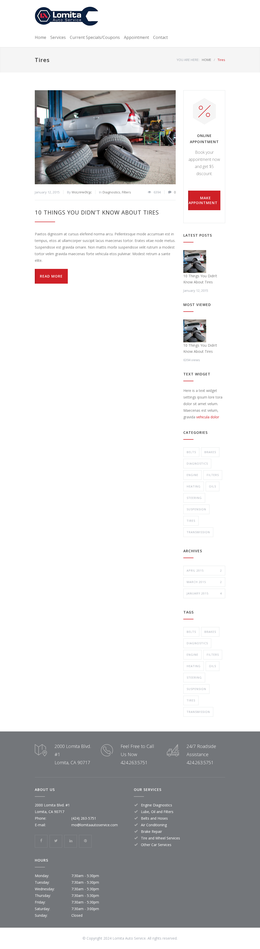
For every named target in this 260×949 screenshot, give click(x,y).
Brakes (210, 452)
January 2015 (204, 593)
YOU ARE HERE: (188, 59)
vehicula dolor (207, 417)
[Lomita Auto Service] (66, 16)
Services (58, 37)
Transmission (198, 532)
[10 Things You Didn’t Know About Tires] (105, 137)
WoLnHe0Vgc (82, 192)
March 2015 (204, 582)
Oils (212, 486)
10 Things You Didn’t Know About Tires (97, 212)
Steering (194, 498)
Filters (126, 192)
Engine (192, 475)
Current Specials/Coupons (95, 37)
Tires (191, 521)
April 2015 (204, 570)
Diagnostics (111, 192)
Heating (194, 486)
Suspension (196, 509)
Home (40, 37)
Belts (191, 452)
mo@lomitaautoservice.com (94, 824)
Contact (160, 37)
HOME (206, 59)
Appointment (136, 37)
